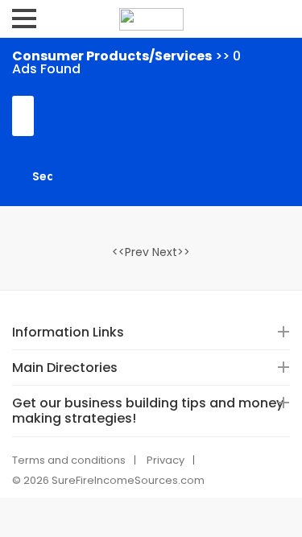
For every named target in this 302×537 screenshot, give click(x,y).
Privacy (165, 460)
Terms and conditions (69, 460)
